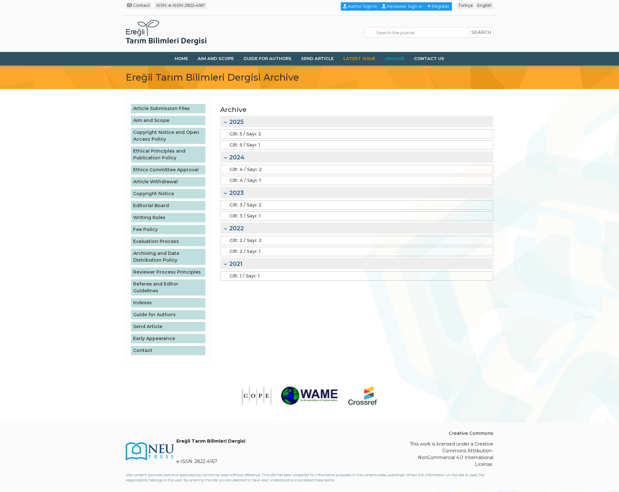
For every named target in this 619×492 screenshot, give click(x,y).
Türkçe (465, 5)
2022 (236, 228)
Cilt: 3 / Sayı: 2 (245, 205)
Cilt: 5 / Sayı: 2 (245, 134)
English (484, 5)
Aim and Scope (216, 58)
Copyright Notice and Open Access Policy (166, 135)
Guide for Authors (267, 58)
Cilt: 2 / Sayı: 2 (245, 240)
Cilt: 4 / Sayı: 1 (245, 180)
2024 (236, 157)
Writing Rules (149, 217)
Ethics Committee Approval (166, 170)
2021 (235, 263)
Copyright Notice (153, 193)
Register (440, 6)
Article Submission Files (161, 108)
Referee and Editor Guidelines (155, 287)
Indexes (142, 303)
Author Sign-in (362, 6)
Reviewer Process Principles (167, 272)
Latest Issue (359, 58)
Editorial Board (151, 205)
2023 (236, 192)
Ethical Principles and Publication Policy (159, 154)
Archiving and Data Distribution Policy (156, 256)
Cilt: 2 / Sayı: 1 (245, 251)
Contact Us (429, 58)
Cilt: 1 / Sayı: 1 (245, 276)
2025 (236, 122)
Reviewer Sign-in (404, 6)
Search (481, 32)
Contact (141, 5)
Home (181, 58)
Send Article (317, 58)
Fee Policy (145, 229)
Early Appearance (154, 338)
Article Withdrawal (155, 182)
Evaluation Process (156, 241)
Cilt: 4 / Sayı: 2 (246, 169)
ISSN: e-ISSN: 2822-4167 (180, 5)
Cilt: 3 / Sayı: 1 (245, 216)
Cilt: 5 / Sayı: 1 (245, 145)
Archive (394, 58)
